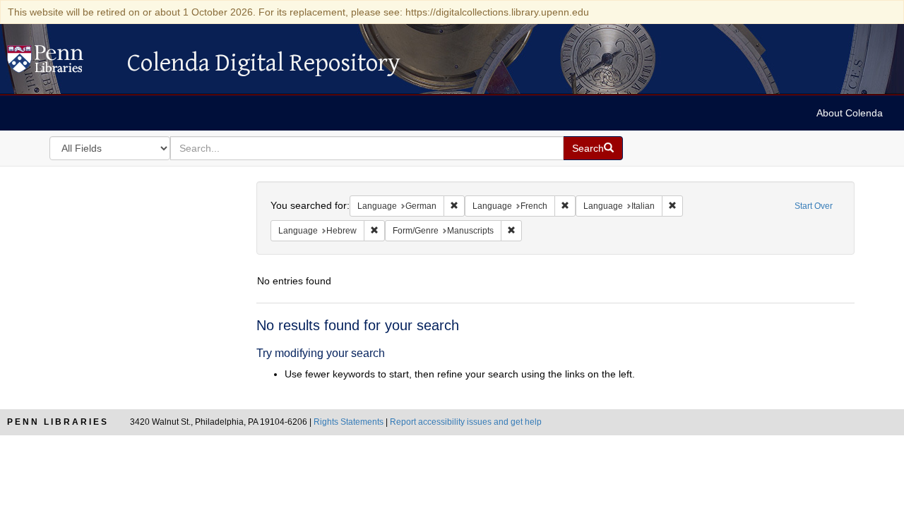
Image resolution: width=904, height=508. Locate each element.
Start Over (814, 206)
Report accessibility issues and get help (466, 422)
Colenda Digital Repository (60, 62)
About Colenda (849, 113)
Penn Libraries (58, 422)
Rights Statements (348, 422)
